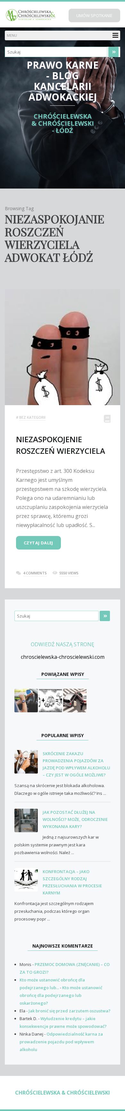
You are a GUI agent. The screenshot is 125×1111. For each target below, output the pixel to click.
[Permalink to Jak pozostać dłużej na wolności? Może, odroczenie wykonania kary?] (28, 821)
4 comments (35, 572)
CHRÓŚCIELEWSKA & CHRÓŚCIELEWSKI (62, 1092)
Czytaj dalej (38, 543)
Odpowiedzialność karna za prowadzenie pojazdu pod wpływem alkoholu (61, 1041)
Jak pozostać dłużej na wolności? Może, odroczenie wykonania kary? (75, 819)
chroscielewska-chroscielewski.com (62, 656)
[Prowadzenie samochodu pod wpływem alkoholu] (50, 700)
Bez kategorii (32, 417)
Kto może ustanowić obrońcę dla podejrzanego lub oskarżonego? (61, 995)
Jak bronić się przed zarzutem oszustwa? (70, 1011)
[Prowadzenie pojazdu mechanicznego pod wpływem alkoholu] (26, 700)
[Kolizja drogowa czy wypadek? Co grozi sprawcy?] (75, 700)
